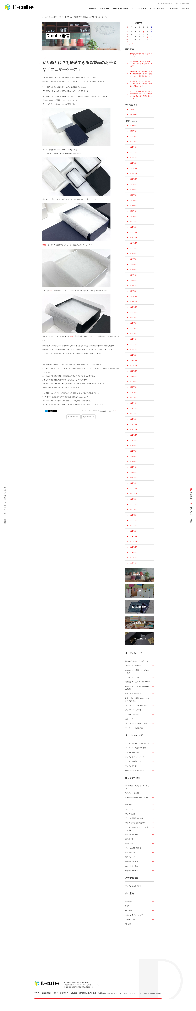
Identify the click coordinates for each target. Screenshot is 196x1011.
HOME (36, 993)
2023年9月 (133, 312)
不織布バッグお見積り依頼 (134, 770)
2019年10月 (133, 547)
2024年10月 (133, 243)
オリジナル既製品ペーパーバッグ (137, 743)
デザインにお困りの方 (133, 886)
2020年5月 (133, 515)
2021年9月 (133, 440)
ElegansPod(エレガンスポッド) (136, 661)
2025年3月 (133, 216)
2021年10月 (133, 435)
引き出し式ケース (131, 870)
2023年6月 (133, 328)
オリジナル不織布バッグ (134, 761)
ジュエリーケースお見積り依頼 (136, 705)
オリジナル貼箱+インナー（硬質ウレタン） (136, 828)
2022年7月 (133, 387)
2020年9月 (133, 499)
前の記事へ (74, 417)
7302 (44, 245)
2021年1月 (133, 483)
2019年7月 (133, 558)
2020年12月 (133, 488)
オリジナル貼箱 (132, 778)
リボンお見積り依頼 (132, 752)
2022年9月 (133, 376)
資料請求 (82, 993)
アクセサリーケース (132, 714)
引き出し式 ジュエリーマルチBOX (137, 682)
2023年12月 (133, 296)
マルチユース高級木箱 (133, 666)
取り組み (128, 924)
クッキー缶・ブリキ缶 (133, 677)
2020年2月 (133, 526)
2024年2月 (133, 286)
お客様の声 (64, 993)
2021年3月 (133, 472)
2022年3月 (133, 408)
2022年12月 (133, 360)
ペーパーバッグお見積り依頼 (135, 748)
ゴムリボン (129, 805)
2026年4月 (133, 147)
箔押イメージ (130, 857)
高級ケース (129, 719)
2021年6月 (133, 456)
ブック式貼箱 (130, 814)
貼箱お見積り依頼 (131, 834)
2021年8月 (133, 446)
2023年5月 (133, 334)
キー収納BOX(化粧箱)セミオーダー (137, 799)
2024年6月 (133, 264)
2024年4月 (133, 275)
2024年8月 (133, 254)
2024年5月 (133, 270)
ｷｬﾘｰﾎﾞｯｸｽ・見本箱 (132, 793)
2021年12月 (133, 424)
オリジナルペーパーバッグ (134, 757)
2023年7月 (133, 323)
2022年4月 (133, 403)
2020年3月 (133, 520)
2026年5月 (133, 142)
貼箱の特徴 (129, 839)
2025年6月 (133, 200)
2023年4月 (133, 339)
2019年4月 (133, 563)
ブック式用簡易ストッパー (134, 818)
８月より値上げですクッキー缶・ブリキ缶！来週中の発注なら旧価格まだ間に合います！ (141, 84)
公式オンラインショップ (134, 915)
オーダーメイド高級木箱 (134, 728)
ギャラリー (104, 8)
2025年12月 (133, 168)
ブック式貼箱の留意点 (133, 848)
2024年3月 (133, 280)
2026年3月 (133, 152)
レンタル (128, 910)
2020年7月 (133, 504)
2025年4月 (133, 211)
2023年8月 (133, 318)
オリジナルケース (133, 653)
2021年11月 (133, 430)
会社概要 (128, 901)
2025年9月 (133, 184)
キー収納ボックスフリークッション (137, 787)
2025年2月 (133, 222)
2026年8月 (133, 125)
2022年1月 (133, 419)
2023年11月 (133, 302)
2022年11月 (133, 366)
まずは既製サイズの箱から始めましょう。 (141, 55)
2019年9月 (133, 552)
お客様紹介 (133, 114)
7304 (71, 336)
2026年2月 (133, 158)
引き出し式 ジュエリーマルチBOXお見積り (137, 687)
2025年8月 (133, 190)
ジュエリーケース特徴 (133, 710)
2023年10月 (133, 307)
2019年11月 (133, 542)
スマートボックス (131, 866)
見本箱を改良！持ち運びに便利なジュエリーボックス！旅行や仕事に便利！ (141, 64)
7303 (50, 291)
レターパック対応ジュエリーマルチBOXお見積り (137, 699)
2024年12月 (133, 232)
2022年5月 (133, 398)
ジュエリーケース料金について (136, 723)
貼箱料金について (131, 852)
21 (147, 37)
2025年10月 (133, 179)
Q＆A (127, 906)
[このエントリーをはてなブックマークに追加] (46, 411)
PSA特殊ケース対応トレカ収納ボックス (137, 671)
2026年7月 (133, 131)
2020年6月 (133, 510)
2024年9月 (133, 248)
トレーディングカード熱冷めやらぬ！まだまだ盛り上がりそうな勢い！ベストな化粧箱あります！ (141, 74)
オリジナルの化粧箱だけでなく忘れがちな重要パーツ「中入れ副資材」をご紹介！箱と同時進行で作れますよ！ (141, 95)
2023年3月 (133, 344)
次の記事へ (87, 417)
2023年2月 (133, 350)
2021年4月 (133, 467)
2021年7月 (133, 451)
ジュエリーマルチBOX (133, 694)
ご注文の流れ (173, 8)
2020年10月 (133, 494)
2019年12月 (133, 536)
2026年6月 (133, 136)
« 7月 (131, 44)
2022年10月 (133, 371)
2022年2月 (133, 414)
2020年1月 (133, 531)
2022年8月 (133, 382)
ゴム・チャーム (130, 809)
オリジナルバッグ (133, 735)
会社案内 (129, 893)
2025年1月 (133, 227)
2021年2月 (133, 478)
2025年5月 (133, 206)
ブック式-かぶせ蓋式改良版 (135, 823)
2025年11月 (133, 174)
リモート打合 (130, 919)
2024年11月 (133, 238)
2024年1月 (133, 291)
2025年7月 (133, 195)
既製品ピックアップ (132, 861)
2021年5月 (133, 462)
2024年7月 (133, 259)
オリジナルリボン (131, 766)
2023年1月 (133, 355)
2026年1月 (133, 163)
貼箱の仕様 (129, 843)
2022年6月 (133, 392)
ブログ (132, 109)
